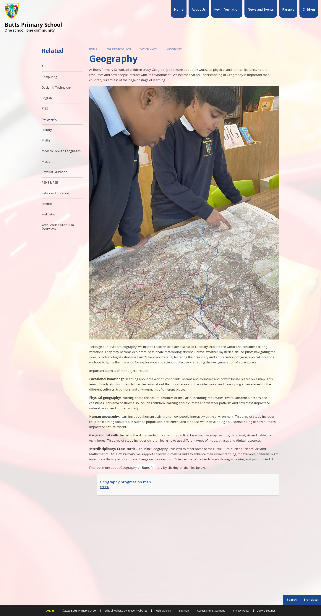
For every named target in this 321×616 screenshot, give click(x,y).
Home (93, 48)
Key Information (119, 48)
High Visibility (163, 610)
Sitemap (184, 610)
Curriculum (148, 48)
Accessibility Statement (211, 610)
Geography (175, 48)
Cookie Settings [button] (266, 610)
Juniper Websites (137, 610)
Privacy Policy (241, 610)
